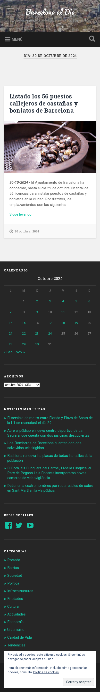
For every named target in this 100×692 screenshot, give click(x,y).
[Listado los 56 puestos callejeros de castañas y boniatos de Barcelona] (50, 147)
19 (76, 323)
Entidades (15, 598)
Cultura (13, 606)
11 (63, 312)
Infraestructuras (20, 591)
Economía (15, 622)
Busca (91, 39)
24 (50, 333)
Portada (13, 560)
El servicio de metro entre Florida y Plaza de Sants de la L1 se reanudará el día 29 (50, 420)
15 (24, 323)
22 (24, 333)
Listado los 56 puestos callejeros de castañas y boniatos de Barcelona (43, 103)
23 (37, 333)
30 (37, 344)
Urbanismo (16, 629)
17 (50, 323)
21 (11, 333)
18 (63, 323)
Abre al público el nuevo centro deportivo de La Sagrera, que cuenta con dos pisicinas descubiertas (48, 433)
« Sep (8, 352)
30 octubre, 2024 (27, 231)
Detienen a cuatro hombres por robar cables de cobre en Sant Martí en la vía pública (50, 488)
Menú (17, 39)
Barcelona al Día (50, 12)
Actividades (16, 614)
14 (11, 323)
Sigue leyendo (29, 214)
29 (24, 344)
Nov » (20, 352)
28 (11, 344)
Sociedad (14, 575)
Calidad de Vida (19, 637)
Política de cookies (46, 672)
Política (13, 583)
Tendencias (16, 645)
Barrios (13, 568)
